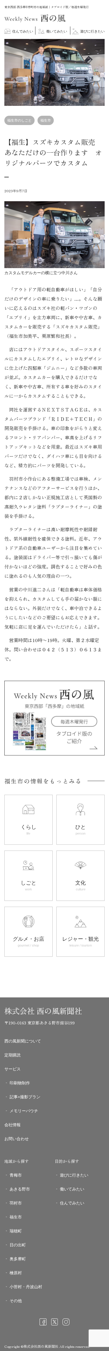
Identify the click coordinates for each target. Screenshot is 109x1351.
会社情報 (12, 1124)
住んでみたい (22, 31)
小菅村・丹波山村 (26, 1286)
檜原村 (16, 1272)
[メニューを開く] (100, 43)
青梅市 (16, 1175)
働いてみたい (56, 31)
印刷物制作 (20, 1083)
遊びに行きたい (92, 31)
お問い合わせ (16, 1138)
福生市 (45, 120)
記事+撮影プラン (25, 1097)
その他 (16, 1300)
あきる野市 (20, 1189)
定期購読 (12, 1055)
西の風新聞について (22, 1041)
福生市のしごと (19, 120)
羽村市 (16, 1203)
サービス (12, 1069)
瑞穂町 (16, 1231)
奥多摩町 (18, 1258)
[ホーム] (34, 20)
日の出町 (18, 1245)
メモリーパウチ (24, 1110)
